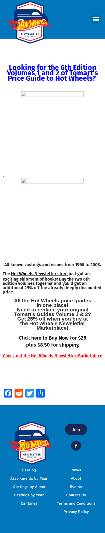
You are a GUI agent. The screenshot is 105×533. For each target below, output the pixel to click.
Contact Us (76, 494)
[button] (96, 19)
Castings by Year (29, 494)
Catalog (29, 470)
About (76, 478)
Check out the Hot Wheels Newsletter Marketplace (52, 355)
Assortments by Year (29, 478)
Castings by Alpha (29, 486)
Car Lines (29, 503)
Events (76, 486)
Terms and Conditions (76, 503)
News (76, 470)
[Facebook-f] (76, 445)
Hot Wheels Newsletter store (39, 273)
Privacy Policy (76, 511)
